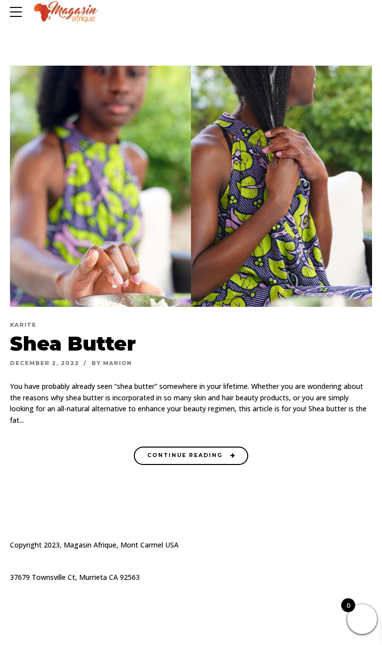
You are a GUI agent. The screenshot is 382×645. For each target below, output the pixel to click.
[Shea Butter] (191, 186)
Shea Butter (73, 344)
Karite (23, 324)
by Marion (112, 363)
